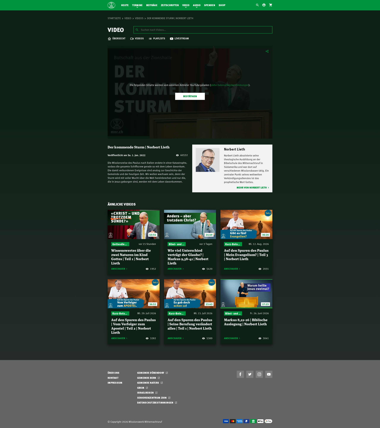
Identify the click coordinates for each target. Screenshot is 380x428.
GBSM (141, 388)
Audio (197, 5)
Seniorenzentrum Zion (152, 398)
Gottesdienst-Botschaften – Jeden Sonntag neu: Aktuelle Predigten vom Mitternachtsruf (120, 244)
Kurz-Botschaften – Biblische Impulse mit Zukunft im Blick (233, 244)
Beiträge (151, 5)
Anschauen (118, 269)
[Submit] (137, 29)
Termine (137, 5)
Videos (139, 18)
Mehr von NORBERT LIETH (252, 187)
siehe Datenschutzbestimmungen (230, 85)
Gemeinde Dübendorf (151, 373)
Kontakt (113, 378)
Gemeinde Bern (147, 378)
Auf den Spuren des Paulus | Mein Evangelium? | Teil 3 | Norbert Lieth (246, 254)
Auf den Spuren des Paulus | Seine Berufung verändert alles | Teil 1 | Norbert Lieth (190, 324)
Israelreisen (145, 392)
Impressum (115, 383)
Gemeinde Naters (148, 383)
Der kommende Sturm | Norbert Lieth (170, 18)
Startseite (114, 18)
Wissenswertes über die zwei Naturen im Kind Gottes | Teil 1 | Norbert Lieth (131, 256)
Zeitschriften (170, 5)
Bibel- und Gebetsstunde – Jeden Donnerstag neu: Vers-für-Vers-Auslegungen (177, 244)
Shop (222, 5)
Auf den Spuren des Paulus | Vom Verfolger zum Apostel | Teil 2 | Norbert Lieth (133, 326)
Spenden (209, 5)
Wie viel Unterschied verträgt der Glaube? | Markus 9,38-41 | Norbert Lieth (188, 256)
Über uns (113, 373)
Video (186, 5)
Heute (125, 5)
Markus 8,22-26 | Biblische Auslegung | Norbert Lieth (245, 321)
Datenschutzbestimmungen (155, 402)
